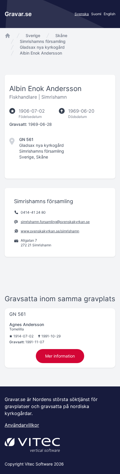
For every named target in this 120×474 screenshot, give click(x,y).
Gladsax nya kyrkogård (42, 47)
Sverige (33, 35)
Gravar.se (18, 14)
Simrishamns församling (43, 41)
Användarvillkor (22, 425)
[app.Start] (7, 36)
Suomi (96, 14)
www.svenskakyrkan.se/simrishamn (50, 231)
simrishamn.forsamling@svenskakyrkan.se (55, 221)
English (109, 14)
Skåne (61, 35)
